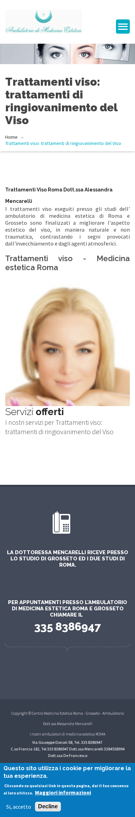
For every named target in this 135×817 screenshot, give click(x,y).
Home (11, 137)
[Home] (43, 20)
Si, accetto (18, 806)
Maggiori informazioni (63, 792)
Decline (48, 806)
